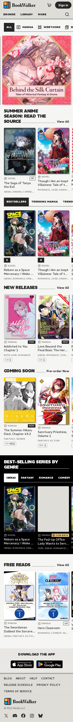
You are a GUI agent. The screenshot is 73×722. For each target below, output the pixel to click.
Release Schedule (18, 685)
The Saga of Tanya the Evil (17, 185)
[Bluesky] (40, 715)
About (21, 678)
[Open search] (67, 14)
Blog (8, 678)
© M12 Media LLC (14, 708)
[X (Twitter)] (6, 715)
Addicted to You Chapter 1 (15, 348)
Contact (48, 678)
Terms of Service (18, 691)
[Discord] (14, 715)
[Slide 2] (36, 70)
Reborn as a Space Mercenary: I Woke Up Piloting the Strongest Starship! (19, 272)
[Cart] (49, 5)
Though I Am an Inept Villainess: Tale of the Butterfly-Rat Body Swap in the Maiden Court (53, 183)
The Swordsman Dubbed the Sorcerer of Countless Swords (19, 629)
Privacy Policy (48, 685)
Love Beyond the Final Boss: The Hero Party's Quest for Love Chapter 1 (52, 348)
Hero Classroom (49, 628)
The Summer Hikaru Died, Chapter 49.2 (18, 432)
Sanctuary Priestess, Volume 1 (52, 434)
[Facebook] (23, 715)
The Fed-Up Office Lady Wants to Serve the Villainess (53, 541)
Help (33, 678)
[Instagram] (32, 715)
